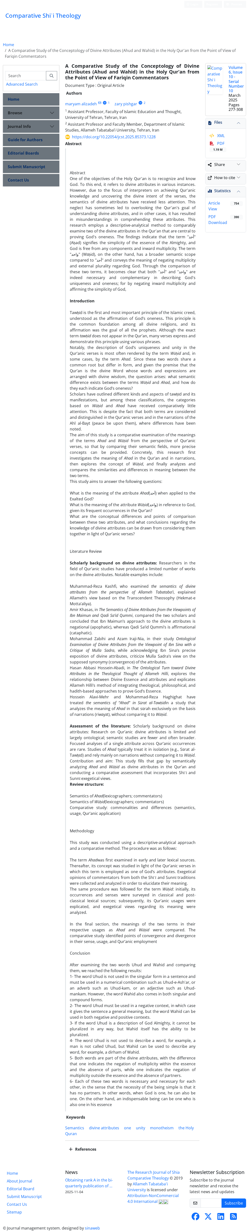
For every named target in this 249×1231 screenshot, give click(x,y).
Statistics (222, 190)
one (127, 1128)
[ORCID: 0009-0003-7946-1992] (140, 103)
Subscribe (234, 1203)
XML (220, 135)
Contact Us (18, 180)
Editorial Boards (23, 153)
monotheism (162, 1128)
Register (212, 4)
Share (219, 164)
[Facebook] (195, 1218)
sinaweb (92, 1228)
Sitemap (14, 1212)
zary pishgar (126, 104)
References (85, 1149)
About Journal (19, 1181)
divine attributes (104, 1128)
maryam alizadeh (81, 104)
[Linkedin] (221, 1218)
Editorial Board (20, 1188)
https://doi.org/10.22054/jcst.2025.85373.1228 (114, 137)
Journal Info (19, 126)
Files (218, 122)
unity (140, 1128)
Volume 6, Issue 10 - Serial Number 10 (236, 79)
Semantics (74, 1128)
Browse (15, 113)
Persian (236, 4)
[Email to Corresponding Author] (99, 103)
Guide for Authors (25, 139)
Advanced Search (22, 84)
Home (8, 44)
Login (194, 4)
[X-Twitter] (208, 1218)
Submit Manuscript (26, 166)
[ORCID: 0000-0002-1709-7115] (104, 103)
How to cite (224, 177)
